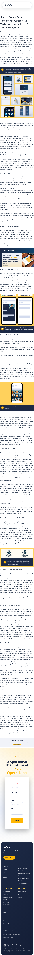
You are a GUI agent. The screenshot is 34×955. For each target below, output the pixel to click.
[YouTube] (20, 945)
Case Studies (22, 891)
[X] (8, 945)
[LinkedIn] (4, 945)
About (5, 912)
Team (5, 915)
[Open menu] (28, 5)
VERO (5, 878)
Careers (5, 918)
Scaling (5, 894)
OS (4, 872)
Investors (6, 921)
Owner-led (6, 891)
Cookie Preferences (8, 937)
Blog (19, 894)
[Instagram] (12, 945)
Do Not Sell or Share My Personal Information (15, 941)
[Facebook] (16, 945)
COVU (8, 5)
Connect (5, 869)
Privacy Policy (7, 934)
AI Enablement (22, 883)
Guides (20, 897)
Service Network (8, 875)
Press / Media (7, 924)
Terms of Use (16, 934)
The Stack (6, 866)
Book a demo (9, 857)
